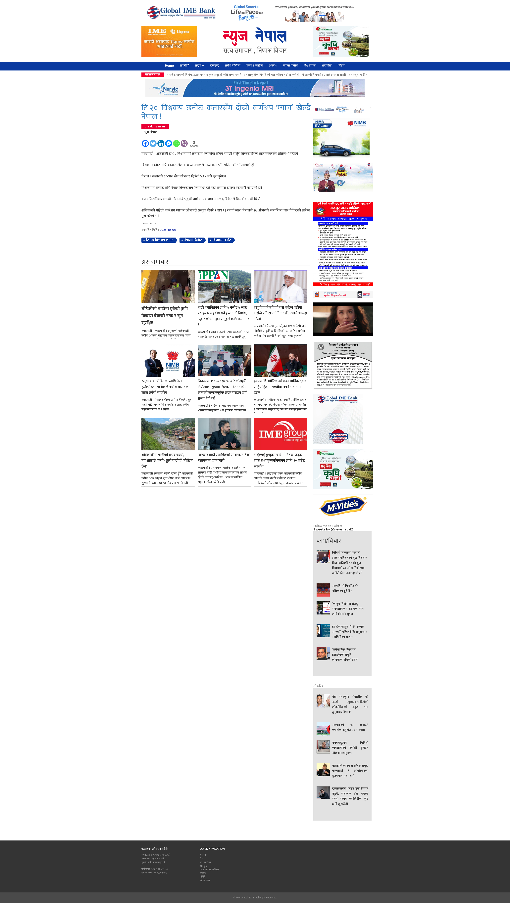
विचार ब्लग (205, 880)
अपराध (273, 65)
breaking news (155, 126)
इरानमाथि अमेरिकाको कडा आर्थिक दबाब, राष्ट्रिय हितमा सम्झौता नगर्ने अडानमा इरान (280, 387)
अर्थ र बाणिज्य (232, 65)
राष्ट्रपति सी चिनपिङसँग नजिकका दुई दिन (345, 588)
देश (201, 858)
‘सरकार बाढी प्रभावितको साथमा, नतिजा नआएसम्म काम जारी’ (224, 458)
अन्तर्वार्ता (327, 65)
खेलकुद (214, 65)
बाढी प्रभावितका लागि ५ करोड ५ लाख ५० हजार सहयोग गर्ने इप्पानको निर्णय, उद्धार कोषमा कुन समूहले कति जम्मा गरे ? (223, 316)
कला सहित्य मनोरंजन (209, 869)
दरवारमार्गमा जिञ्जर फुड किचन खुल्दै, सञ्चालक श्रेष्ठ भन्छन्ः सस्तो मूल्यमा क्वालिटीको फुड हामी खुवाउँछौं (350, 796)
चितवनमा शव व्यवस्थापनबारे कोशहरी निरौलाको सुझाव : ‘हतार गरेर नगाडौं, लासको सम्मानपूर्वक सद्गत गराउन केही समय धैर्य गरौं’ (222, 390)
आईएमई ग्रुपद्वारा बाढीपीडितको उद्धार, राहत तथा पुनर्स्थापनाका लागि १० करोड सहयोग (279, 461)
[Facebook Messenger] (168, 141)
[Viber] (184, 141)
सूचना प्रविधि (290, 65)
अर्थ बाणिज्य (205, 862)
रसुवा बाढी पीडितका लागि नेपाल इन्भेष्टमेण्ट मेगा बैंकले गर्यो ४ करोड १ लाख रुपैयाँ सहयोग (323, 74)
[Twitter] (153, 141)
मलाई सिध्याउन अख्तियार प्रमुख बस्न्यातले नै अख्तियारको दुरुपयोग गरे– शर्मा (350, 771)
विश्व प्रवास (310, 65)
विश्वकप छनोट (222, 240)
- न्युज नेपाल (149, 132)
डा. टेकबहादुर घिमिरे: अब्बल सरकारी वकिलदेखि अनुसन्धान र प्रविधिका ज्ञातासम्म (349, 632)
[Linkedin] (160, 141)
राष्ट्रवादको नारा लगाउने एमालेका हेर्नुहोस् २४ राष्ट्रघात (350, 727)
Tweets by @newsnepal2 (333, 529)
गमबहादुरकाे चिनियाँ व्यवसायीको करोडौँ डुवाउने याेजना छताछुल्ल (350, 748)
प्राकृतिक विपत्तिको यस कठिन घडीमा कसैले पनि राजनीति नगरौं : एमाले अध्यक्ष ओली (214, 74)
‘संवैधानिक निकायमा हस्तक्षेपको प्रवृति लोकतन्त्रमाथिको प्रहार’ (345, 654)
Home (169, 66)
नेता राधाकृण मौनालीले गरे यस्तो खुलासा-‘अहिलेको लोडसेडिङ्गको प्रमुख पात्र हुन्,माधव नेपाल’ (350, 704)
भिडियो (341, 65)
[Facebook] (145, 141)
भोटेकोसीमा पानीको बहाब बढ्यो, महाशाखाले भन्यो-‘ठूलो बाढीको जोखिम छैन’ (167, 461)
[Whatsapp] (176, 141)
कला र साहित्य (254, 65)
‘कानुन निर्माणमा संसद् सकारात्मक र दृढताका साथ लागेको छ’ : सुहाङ (348, 609)
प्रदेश (198, 65)
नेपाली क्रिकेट (193, 240)
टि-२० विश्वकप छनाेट (160, 240)
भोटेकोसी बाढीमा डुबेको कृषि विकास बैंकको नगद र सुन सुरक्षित (164, 315)
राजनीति (184, 65)
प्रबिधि (202, 877)
